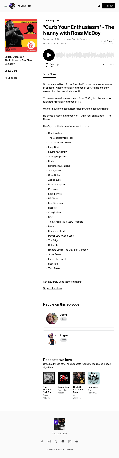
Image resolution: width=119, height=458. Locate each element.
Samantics (63, 387)
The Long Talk (23, 6)
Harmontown (94, 387)
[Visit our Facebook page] (42, 441)
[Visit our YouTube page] (63, 441)
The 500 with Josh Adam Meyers (78, 391)
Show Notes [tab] (49, 74)
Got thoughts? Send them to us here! (62, 281)
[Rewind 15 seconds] (47, 65)
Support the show (52, 288)
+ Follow (108, 6)
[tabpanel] (78, 187)
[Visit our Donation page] (76, 441)
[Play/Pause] (49, 55)
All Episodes (11, 77)
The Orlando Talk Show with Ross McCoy (48, 392)
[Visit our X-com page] (56, 441)
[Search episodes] (99, 6)
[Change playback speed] (58, 65)
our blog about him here (95, 108)
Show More (11, 70)
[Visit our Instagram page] (49, 441)
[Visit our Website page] (69, 441)
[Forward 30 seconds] (52, 65)
